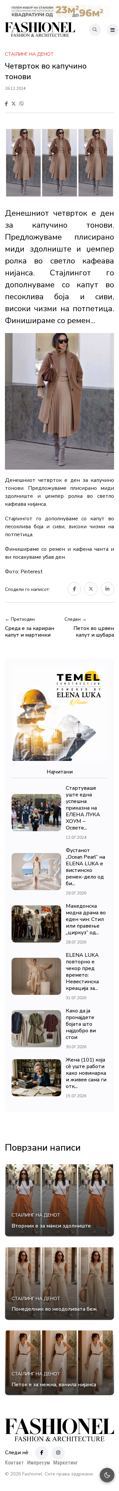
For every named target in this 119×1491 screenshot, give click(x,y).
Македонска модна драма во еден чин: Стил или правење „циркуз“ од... (86, 919)
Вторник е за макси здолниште (51, 1226)
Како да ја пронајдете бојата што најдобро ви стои (81, 1024)
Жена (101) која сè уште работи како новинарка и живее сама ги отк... (86, 1073)
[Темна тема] (107, 1475)
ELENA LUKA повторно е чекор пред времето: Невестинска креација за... (82, 971)
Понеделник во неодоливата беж (54, 1309)
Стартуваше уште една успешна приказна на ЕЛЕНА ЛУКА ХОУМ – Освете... (83, 808)
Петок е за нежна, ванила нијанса (54, 1384)
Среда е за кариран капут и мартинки (29, 632)
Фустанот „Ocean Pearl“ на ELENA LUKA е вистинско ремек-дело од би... (85, 867)
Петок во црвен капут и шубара (93, 632)
